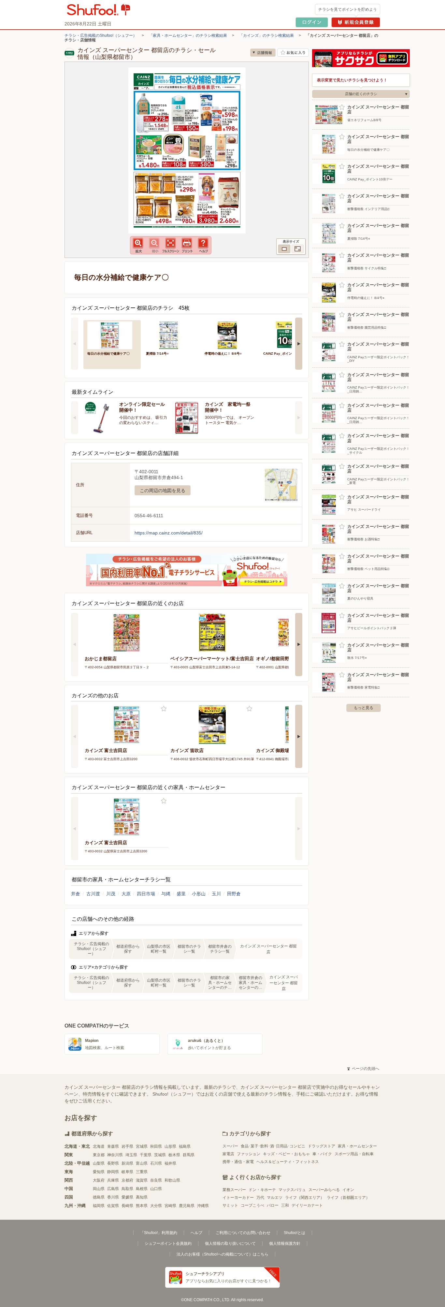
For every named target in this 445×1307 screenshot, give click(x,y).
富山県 (142, 1163)
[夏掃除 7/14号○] (171, 334)
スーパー (230, 1146)
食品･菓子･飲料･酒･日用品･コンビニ (273, 1146)
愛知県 (99, 1172)
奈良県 (156, 1180)
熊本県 (142, 1205)
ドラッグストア (321, 1146)
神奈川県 (115, 1155)
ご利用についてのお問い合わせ (243, 1232)
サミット (230, 1205)
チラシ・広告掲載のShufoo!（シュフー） (101, 35)
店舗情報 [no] (263, 53)
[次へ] (298, 344)
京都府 (127, 1180)
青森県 (113, 1146)
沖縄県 (203, 1205)
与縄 (165, 893)
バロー (273, 1205)
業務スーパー (234, 1189)
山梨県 (99, 1163)
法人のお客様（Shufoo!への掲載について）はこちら (222, 1254)
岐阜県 (127, 1172)
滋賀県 (142, 1180)
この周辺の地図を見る (162, 490)
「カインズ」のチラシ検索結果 (266, 35)
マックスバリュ (292, 1189)
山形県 (170, 1146)
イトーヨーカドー (238, 1197)
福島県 (185, 1146)
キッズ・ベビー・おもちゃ (286, 1154)
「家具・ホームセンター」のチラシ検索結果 (188, 35)
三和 (285, 1205)
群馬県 (188, 1155)
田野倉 (234, 893)
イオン (348, 1189)
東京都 (99, 1155)
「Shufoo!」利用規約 (158, 1232)
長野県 (113, 1163)
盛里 (181, 893)
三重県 (142, 1172)
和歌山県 (172, 1180)
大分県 (156, 1205)
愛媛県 (127, 1197)
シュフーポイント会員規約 (168, 1243)
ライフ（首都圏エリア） (348, 1197)
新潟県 (127, 1163)
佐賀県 (113, 1205)
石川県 (156, 1163)
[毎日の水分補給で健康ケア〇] (112, 334)
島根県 (142, 1188)
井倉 (75, 893)
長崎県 (127, 1205)
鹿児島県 (186, 1205)
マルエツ (274, 1197)
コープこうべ (252, 1205)
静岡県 (113, 1172)
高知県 (142, 1197)
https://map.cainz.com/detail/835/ (169, 532)
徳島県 (99, 1197)
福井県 (170, 1163)
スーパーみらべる (324, 1189)
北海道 (99, 1146)
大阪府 (99, 1180)
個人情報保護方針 (284, 1243)
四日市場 (146, 893)
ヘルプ (196, 1232)
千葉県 (145, 1155)
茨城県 (160, 1155)
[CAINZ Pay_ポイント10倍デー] (288, 334)
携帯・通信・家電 (238, 1161)
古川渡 (93, 893)
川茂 (110, 893)
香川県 (113, 1197)
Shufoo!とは (294, 1232)
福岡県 (99, 1205)
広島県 (113, 1188)
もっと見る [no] (363, 707)
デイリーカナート (307, 1205)
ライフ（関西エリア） (304, 1197)
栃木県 (174, 1155)
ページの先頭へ (363, 1068)
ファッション (248, 1154)
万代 (260, 1197)
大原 (126, 893)
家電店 (228, 1154)
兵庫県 (113, 1180)
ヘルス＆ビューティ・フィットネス (287, 1161)
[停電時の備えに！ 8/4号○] (229, 334)
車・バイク (322, 1154)
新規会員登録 (355, 22)
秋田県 (156, 1146)
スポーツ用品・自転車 (354, 1154)
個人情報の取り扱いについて (230, 1243)
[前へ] (74, 344)
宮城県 (142, 1146)
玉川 (216, 893)
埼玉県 (131, 1155)
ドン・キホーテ (262, 1189)
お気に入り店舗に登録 (293, 53)
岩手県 (127, 1146)
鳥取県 (127, 1188)
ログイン (311, 22)
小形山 (199, 893)
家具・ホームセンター (357, 1146)
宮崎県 (170, 1205)
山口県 (156, 1188)
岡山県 (99, 1188)
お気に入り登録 (164, 709)
